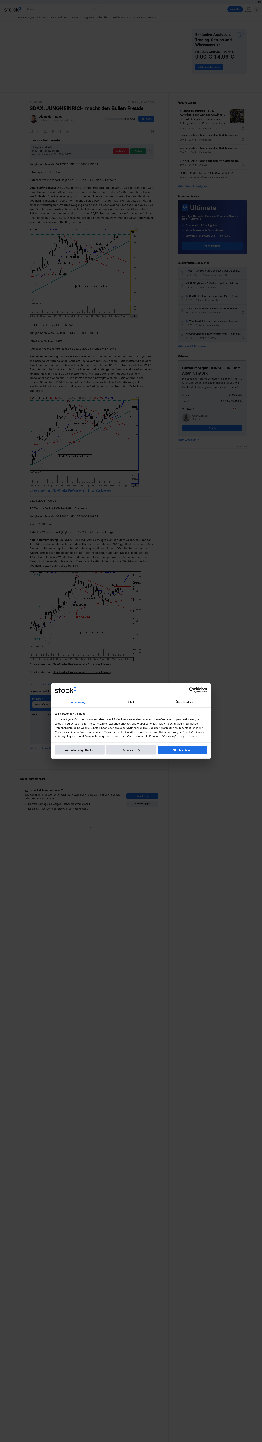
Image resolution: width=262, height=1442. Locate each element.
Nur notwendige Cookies (79, 750)
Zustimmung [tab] (78, 701)
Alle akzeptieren (182, 750)
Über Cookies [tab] (184, 701)
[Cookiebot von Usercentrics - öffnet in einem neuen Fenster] (191, 690)
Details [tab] (131, 701)
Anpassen (129, 750)
